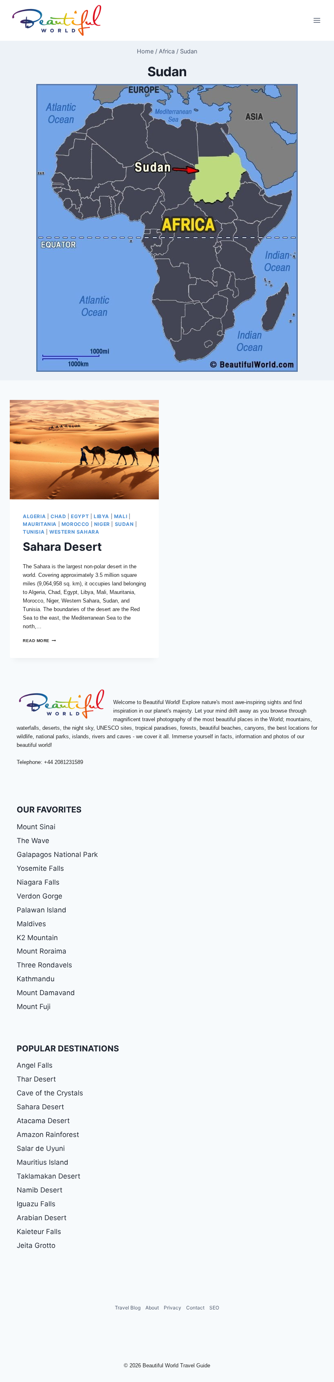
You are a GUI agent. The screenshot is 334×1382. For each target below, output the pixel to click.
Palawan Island (41, 910)
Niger (102, 524)
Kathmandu (36, 979)
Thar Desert (36, 1079)
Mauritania (40, 524)
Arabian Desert (41, 1218)
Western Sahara (74, 532)
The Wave (33, 841)
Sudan (124, 524)
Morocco (75, 524)
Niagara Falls (38, 882)
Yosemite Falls (40, 868)
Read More (39, 640)
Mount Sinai (36, 827)
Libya (101, 516)
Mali (120, 516)
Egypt (80, 516)
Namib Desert (39, 1190)
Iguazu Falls (36, 1204)
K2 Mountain (37, 938)
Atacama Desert (43, 1121)
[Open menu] (316, 20)
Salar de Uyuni (41, 1148)
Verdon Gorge (39, 896)
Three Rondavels (44, 965)
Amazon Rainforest (48, 1134)
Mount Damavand (46, 993)
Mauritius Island (42, 1162)
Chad (58, 516)
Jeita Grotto (36, 1245)
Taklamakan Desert (48, 1176)
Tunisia (33, 532)
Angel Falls (35, 1065)
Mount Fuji (34, 1006)
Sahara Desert (62, 547)
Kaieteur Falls (39, 1231)
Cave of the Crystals (50, 1093)
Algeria (34, 516)
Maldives (31, 924)
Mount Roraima (41, 951)
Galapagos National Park (57, 854)
